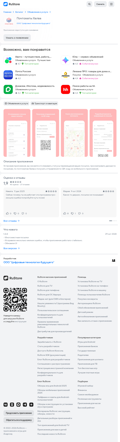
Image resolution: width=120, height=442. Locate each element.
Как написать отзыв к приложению (95, 321)
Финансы (82, 390)
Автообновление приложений (93, 316)
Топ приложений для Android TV (53, 425)
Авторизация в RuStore (89, 303)
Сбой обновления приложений (93, 307)
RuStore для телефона (48, 290)
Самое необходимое (88, 394)
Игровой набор (85, 385)
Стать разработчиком (48, 346)
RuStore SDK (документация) (51, 355)
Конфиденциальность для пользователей (50, 316)
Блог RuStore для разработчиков (53, 359)
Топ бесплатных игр (87, 368)
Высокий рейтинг (86, 407)
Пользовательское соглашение (53, 310)
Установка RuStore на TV (90, 281)
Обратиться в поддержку (19, 420)
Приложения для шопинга (90, 359)
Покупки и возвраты (88, 299)
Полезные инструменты (89, 399)
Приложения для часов (89, 403)
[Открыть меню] (111, 4)
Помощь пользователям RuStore (94, 294)
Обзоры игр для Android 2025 (52, 385)
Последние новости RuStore (51, 434)
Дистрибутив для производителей (54, 331)
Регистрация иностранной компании (55, 368)
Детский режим (85, 312)
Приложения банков (88, 346)
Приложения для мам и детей (51, 429)
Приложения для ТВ (87, 364)
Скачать (100, 4)
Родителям (83, 355)
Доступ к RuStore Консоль (50, 350)
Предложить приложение (19, 413)
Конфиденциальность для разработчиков (50, 374)
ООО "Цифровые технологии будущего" (33, 23)
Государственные (87, 350)
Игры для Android (86, 342)
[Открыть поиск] (89, 4)
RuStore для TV (44, 285)
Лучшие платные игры (89, 372)
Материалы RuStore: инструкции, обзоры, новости (53, 412)
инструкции (20, 321)
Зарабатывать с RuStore (49, 342)
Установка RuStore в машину (92, 290)
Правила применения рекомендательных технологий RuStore (52, 324)
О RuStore (42, 281)
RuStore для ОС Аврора (49, 294)
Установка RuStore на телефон (93, 285)
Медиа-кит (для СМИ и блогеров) (53, 299)
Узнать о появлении (17, 37)
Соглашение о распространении (53, 364)
